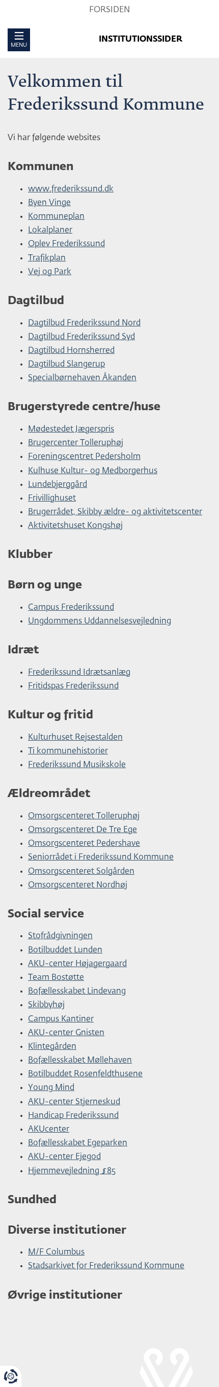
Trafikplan (47, 258)
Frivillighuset (52, 498)
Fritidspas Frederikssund (73, 686)
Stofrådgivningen (60, 936)
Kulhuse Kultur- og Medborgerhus (92, 471)
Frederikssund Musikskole (77, 765)
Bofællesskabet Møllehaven (80, 1060)
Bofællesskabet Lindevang (77, 991)
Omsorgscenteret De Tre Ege (82, 830)
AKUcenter (48, 1130)
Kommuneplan (56, 217)
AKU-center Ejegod (64, 1157)
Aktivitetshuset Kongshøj (75, 526)
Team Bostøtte (56, 978)
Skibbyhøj (46, 1005)
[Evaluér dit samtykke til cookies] (10, 1376)
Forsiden (109, 10)
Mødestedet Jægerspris (71, 429)
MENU (19, 45)
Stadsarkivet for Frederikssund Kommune (106, 1266)
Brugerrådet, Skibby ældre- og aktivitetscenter (115, 512)
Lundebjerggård (57, 485)
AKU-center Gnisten (66, 1033)
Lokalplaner (50, 230)
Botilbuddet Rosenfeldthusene (85, 1074)
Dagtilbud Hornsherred (71, 351)
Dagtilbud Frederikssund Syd (81, 337)
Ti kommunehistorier (68, 751)
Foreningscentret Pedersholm (84, 457)
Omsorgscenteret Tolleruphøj (84, 816)
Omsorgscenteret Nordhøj (77, 885)
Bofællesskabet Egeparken (77, 1143)
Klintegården (52, 1047)
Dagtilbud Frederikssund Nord (84, 323)
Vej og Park (49, 272)
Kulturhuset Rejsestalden (75, 738)
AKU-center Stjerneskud (74, 1102)
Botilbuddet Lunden (65, 950)
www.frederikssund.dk (71, 189)
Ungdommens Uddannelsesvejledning (99, 621)
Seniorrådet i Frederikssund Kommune (101, 857)
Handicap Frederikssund (73, 1116)
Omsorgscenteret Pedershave (84, 844)
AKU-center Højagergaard (77, 964)
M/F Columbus (56, 1252)
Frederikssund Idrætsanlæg (79, 673)
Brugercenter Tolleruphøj (75, 443)
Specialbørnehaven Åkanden (82, 378)
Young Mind (51, 1088)
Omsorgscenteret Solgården (81, 872)
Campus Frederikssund (71, 608)
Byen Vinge (49, 203)
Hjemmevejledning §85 (72, 1171)
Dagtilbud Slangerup (66, 364)
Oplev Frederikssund (66, 244)
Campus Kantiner (61, 1019)
